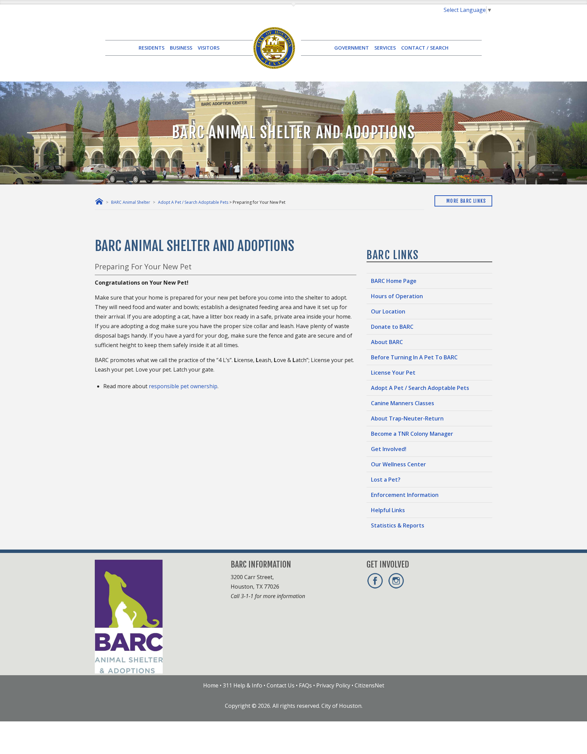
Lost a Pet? (386, 479)
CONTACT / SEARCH (424, 47)
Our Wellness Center (398, 464)
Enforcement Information (405, 495)
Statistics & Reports (397, 525)
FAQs (305, 685)
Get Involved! (388, 449)
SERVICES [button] (385, 47)
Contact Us (281, 685)
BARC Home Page (393, 281)
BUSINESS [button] (181, 47)
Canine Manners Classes (402, 403)
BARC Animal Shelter (130, 202)
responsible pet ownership (183, 386)
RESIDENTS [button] (151, 47)
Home (210, 685)
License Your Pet (393, 372)
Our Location (388, 311)
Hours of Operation (397, 296)
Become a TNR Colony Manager (412, 433)
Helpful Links (388, 510)
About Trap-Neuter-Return (407, 418)
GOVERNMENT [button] (351, 47)
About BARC (387, 342)
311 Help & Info (242, 685)
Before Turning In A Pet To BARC (414, 357)
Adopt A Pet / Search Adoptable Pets (193, 202)
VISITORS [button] (208, 47)
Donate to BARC (392, 326)
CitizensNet (369, 685)
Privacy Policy (333, 685)
